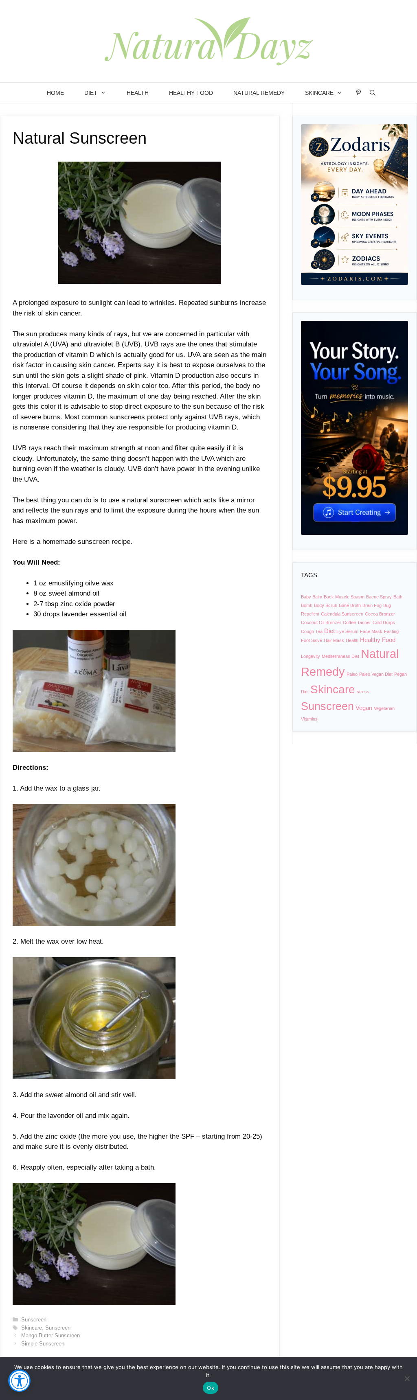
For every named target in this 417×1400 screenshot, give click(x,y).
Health (138, 93)
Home (55, 93)
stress (363, 691)
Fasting (391, 631)
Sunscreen (33, 1320)
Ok (210, 1388)
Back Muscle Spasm (344, 596)
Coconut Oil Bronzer (321, 622)
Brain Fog (372, 605)
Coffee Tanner (357, 622)
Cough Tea (312, 631)
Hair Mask (334, 640)
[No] (407, 1378)
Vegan (364, 707)
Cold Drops (384, 622)
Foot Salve (311, 640)
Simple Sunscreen (42, 1344)
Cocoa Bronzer (380, 613)
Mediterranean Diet (340, 656)
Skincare (319, 93)
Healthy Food (191, 93)
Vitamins (309, 718)
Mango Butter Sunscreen (50, 1335)
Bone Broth (350, 605)
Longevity (310, 656)
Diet (90, 93)
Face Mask (371, 631)
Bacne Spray (379, 596)
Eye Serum (347, 631)
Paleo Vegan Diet (376, 674)
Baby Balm (311, 596)
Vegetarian (384, 708)
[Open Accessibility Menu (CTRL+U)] (19, 1380)
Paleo (352, 674)
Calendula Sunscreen (342, 613)
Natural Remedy (259, 93)
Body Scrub (325, 605)
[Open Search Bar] (372, 93)
